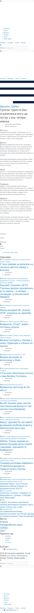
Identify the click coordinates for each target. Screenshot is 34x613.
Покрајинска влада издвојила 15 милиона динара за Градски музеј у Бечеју (16, 466)
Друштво (5, 106)
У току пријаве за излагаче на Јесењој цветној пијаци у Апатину (16, 267)
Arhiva (13, 556)
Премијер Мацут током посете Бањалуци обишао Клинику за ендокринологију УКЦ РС (14, 486)
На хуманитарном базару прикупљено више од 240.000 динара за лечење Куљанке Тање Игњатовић (17, 513)
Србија (15, 106)
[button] (17, 45)
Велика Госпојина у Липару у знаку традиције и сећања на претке (16, 343)
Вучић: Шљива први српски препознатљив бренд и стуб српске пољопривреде (15, 406)
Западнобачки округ (11, 524)
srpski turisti (13, 252)
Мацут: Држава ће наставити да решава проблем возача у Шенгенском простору (16, 425)
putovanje (7, 252)
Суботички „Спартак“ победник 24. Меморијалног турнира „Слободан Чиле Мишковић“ (15, 495)
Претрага (3, 48)
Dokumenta (22, 556)
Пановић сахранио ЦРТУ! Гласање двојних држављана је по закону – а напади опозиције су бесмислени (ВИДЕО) (16, 291)
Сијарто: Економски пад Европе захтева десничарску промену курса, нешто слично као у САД (16, 504)
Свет (2, 530)
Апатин (4, 521)
